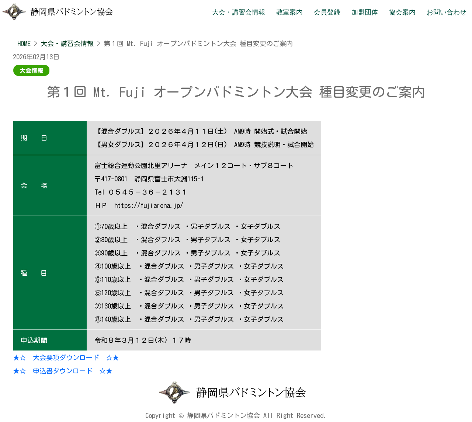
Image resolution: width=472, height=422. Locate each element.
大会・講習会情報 (67, 43)
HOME (24, 43)
